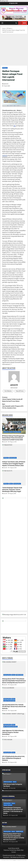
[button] (2, 23)
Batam (10, 432)
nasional (4, 155)
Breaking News (17, 432)
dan (15, 125)
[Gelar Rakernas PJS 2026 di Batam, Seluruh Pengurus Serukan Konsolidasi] (14, 720)
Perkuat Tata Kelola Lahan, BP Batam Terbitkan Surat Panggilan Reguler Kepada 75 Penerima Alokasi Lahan (13, 463)
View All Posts (20, 391)
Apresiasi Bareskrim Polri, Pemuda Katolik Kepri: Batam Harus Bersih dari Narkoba (14, 706)
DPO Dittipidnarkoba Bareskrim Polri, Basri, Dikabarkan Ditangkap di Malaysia (13, 758)
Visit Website (8, 391)
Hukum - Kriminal (8, 805)
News (24, 23)
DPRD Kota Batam (8, 781)
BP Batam (5, 67)
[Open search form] (16, 23)
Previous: (12, 399)
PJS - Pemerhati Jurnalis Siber (10, 726)
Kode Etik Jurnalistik (13, 848)
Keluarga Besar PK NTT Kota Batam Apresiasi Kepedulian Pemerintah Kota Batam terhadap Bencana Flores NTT (14, 680)
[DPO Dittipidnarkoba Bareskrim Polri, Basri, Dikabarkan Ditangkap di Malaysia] (14, 746)
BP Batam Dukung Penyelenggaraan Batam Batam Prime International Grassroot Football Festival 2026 (13, 437)
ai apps (14, 860)
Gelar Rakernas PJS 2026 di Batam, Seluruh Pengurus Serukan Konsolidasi (13, 732)
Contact (13, 852)
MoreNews (14, 857)
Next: (12, 406)
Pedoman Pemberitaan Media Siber (14, 850)
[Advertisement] (14, 49)
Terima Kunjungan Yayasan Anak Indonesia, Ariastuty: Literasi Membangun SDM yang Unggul (12, 489)
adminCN (6, 83)
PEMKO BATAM (19, 674)
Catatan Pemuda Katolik (9, 700)
